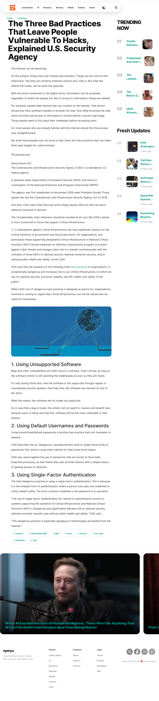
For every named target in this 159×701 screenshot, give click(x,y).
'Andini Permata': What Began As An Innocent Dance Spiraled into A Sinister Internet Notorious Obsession (133, 43)
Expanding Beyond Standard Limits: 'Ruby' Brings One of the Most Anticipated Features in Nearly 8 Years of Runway (148, 215)
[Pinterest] (152, 652)
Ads (99, 671)
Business (47, 7)
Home (10, 18)
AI (38, 7)
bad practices (79, 266)
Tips (35, 540)
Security (99, 533)
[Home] (12, 7)
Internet (19, 533)
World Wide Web (39, 533)
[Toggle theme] (104, 8)
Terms (100, 655)
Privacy (83, 533)
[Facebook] (137, 652)
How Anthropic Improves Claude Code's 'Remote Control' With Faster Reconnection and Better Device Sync (149, 144)
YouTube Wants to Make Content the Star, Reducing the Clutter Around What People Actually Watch (146, 162)
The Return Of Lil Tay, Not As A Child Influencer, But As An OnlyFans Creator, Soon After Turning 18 (133, 94)
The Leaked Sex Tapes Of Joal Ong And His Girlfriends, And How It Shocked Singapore (133, 77)
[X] (130, 652)
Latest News (27, 7)
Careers (76, 660)
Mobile (71, 7)
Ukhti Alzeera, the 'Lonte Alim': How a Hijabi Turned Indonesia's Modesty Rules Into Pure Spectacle (133, 111)
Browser (59, 7)
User (51, 687)
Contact (76, 666)
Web (57, 533)
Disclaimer (102, 666)
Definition (20, 540)
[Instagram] (144, 652)
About (92, 7)
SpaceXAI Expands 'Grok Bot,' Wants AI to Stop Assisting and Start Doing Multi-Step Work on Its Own (146, 197)
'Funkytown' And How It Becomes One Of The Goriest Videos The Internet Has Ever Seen (134, 60)
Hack (69, 533)
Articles (81, 7)
